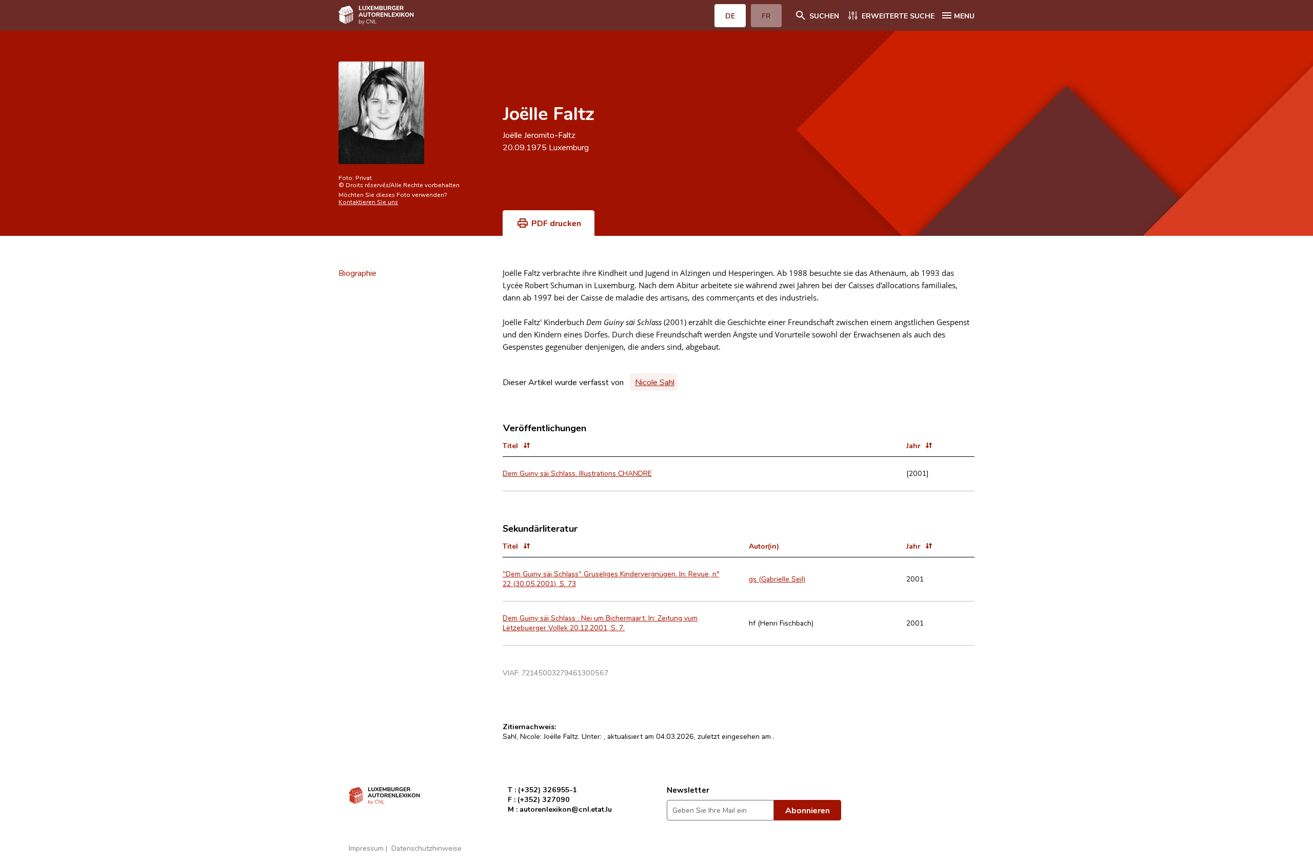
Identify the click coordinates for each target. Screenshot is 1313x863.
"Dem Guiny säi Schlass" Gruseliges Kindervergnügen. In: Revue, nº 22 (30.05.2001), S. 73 (611, 578)
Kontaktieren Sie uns (368, 201)
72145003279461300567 (565, 672)
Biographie (357, 272)
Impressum (366, 848)
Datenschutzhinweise (426, 848)
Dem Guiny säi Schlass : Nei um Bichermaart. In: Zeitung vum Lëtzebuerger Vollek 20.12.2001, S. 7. (600, 622)
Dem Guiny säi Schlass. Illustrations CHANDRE (577, 473)
